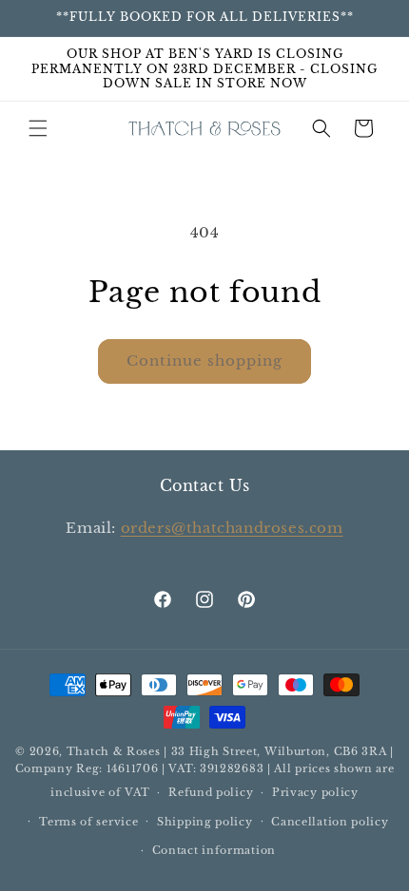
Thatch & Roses (114, 751)
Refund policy (210, 792)
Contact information (214, 850)
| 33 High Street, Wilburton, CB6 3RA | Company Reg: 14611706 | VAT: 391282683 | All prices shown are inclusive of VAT (205, 772)
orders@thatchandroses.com (232, 528)
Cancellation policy (329, 821)
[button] (38, 128)
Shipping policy (205, 821)
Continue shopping (204, 360)
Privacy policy (315, 792)
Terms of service (88, 821)
